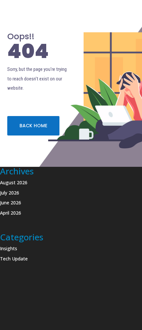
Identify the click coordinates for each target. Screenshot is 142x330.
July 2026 (9, 193)
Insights (8, 248)
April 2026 (10, 213)
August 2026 (13, 182)
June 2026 (10, 202)
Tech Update (14, 258)
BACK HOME (33, 125)
